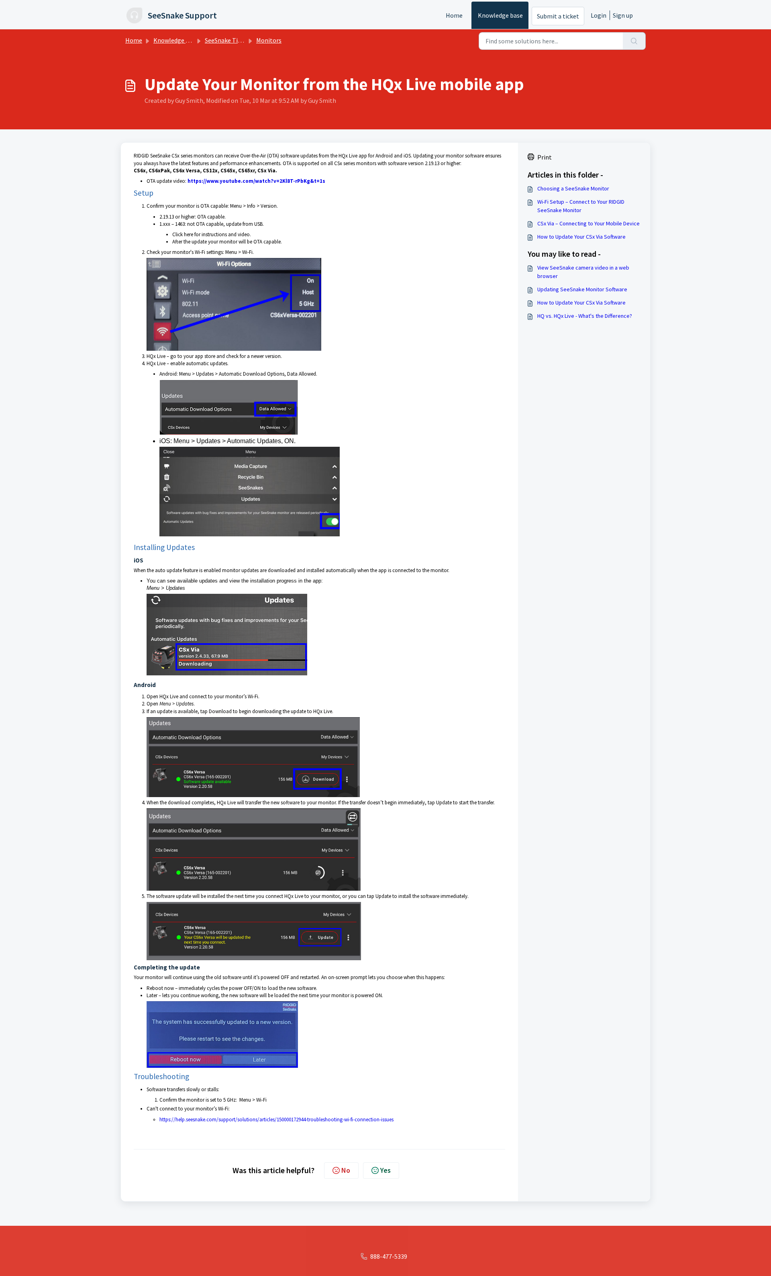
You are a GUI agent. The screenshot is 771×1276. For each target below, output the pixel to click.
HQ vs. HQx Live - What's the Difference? (584, 315)
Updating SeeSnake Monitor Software (582, 289)
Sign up (623, 15)
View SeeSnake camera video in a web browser (583, 272)
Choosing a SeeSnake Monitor (573, 188)
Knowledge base (500, 15)
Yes (385, 1170)
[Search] (634, 41)
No (345, 1170)
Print (544, 157)
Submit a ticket (558, 16)
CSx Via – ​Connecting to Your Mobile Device (588, 223)
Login (598, 15)
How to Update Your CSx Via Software (581, 236)
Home (454, 15)
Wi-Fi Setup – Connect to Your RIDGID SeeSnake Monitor (580, 206)
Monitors (268, 40)
